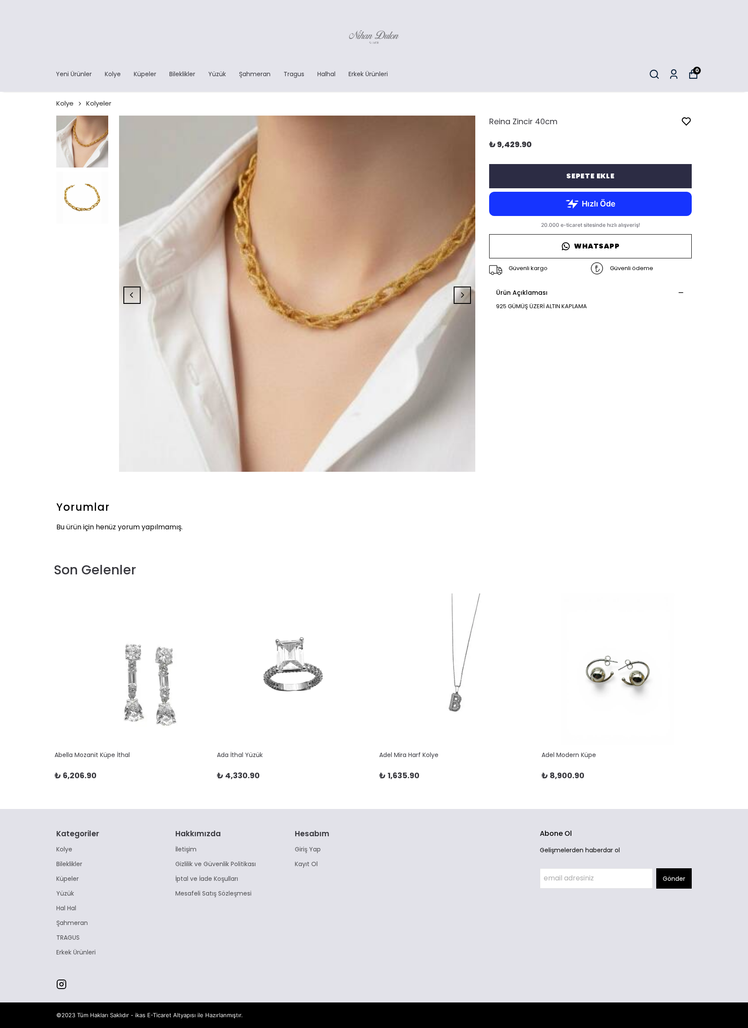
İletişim (186, 849)
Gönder (674, 878)
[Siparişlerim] (673, 74)
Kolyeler (98, 103)
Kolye (113, 74)
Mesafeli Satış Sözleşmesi (213, 893)
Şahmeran (255, 74)
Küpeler (145, 74)
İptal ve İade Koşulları (206, 878)
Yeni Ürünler (74, 74)
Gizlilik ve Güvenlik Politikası (215, 864)
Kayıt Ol (306, 864)
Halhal (326, 74)
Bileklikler (182, 74)
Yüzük (217, 74)
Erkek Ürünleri (368, 74)
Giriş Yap (308, 849)
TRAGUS (68, 937)
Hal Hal (66, 908)
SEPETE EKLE (590, 176)
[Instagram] (61, 984)
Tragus (294, 74)
